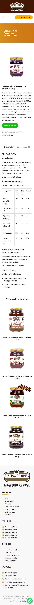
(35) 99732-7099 (11, 573)
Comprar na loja (10, 125)
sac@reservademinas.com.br (15, 582)
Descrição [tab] (8, 147)
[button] (30, 601)
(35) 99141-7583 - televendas (15, 579)
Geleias (10, 135)
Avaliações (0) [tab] (23, 147)
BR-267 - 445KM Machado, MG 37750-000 (16, 586)
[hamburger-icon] (4, 17)
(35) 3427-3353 (10, 576)
